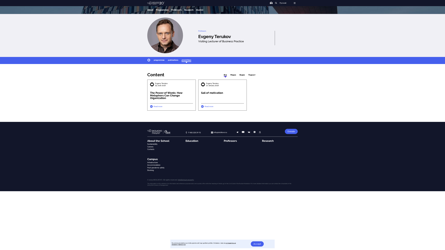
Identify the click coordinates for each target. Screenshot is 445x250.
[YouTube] (243, 132)
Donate (291, 131)
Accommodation (153, 165)
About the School (158, 140)
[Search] (276, 3)
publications (173, 60)
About (150, 10)
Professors (176, 10)
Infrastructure (152, 162)
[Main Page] (156, 3)
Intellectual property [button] (186, 180)
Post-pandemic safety (155, 168)
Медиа (233, 75)
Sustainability (152, 144)
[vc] (260, 132)
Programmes (162, 10)
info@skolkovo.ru (220, 132)
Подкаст (251, 75)
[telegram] (237, 132)
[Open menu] (295, 3)
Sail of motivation (212, 93)
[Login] (272, 3)
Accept (257, 244)
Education (192, 140)
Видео (242, 75)
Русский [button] (283, 3)
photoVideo (186, 60)
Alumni (199, 10)
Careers (150, 147)
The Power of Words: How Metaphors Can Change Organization (166, 95)
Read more (158, 106)
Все (225, 75)
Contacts (150, 149)
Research (189, 10)
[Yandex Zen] (254, 132)
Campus (152, 159)
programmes (159, 60)
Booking (150, 170)
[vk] (249, 132)
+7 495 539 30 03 (194, 132)
